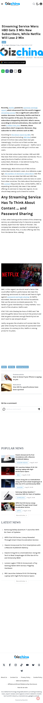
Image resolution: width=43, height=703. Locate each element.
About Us (4, 677)
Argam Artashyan (11, 45)
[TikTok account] (21, 665)
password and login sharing (18, 297)
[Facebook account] (10, 665)
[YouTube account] (27, 665)
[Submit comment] (38, 409)
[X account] (4, 665)
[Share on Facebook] (7, 71)
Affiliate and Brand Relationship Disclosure (22, 684)
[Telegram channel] (21, 671)
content (7, 184)
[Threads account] (39, 665)
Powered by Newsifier (21, 700)
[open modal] (41, 4)
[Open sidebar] (2, 4)
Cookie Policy (37, 677)
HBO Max (27, 137)
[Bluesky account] (33, 665)
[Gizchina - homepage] (12, 4)
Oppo (19, 511)
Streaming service (22, 367)
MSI (18, 475)
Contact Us (14, 677)
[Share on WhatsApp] (3, 71)
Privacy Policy (25, 677)
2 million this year (13, 125)
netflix (4, 367)
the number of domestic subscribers (19, 174)
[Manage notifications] (38, 698)
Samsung (21, 498)
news (3, 42)
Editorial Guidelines (22, 681)
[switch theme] (37, 3)
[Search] (34, 4)
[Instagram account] (15, 665)
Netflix (11, 108)
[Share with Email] (15, 71)
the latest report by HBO (20, 135)
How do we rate (22, 687)
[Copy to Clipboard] (19, 71)
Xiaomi (20, 487)
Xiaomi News (22, 463)
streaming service (8, 113)
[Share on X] (11, 71)
